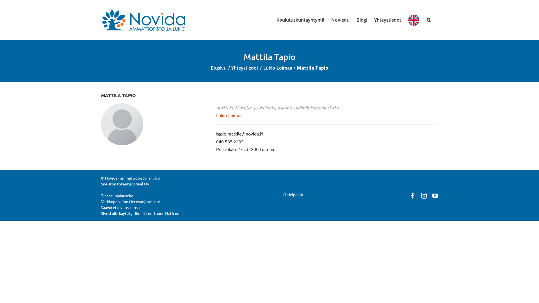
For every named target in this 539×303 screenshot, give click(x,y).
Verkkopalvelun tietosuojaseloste (130, 201)
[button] (429, 20)
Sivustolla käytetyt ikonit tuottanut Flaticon (140, 213)
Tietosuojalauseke (117, 195)
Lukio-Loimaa (229, 115)
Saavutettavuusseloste (121, 207)
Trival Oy (141, 183)
